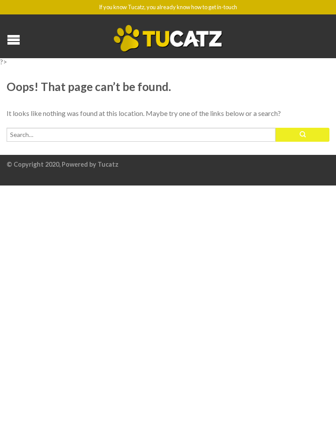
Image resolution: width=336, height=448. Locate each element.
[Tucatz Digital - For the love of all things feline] (168, 36)
